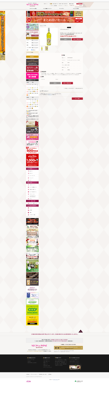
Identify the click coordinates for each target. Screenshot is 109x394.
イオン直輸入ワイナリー (47, 8)
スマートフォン (55, 379)
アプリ (66, 5)
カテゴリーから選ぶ (33, 8)
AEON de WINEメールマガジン (74, 361)
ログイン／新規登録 (54, 5)
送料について (46, 364)
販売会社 (28, 374)
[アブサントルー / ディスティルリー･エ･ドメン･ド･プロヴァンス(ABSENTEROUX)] (42, 46)
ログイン (50, 94)
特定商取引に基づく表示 (43, 374)
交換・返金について (47, 361)
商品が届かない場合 (47, 365)
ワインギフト (61, 8)
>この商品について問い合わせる (69, 88)
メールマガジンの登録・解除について (75, 364)
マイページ (60, 5)
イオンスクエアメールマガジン (74, 362)
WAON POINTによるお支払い (32, 362)
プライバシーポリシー (34, 374)
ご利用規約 (49, 374)
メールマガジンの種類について (74, 359)
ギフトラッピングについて (48, 367)
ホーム (41, 25)
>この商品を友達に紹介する (78, 88)
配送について (46, 362)
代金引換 (29, 361)
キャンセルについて (47, 359)
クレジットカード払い (31, 359)
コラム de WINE (76, 8)
